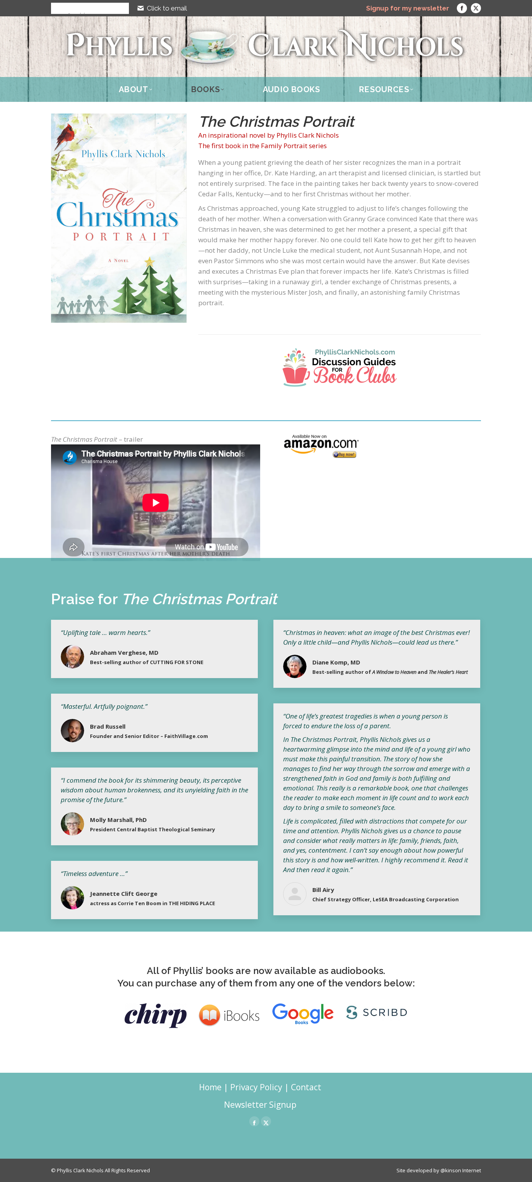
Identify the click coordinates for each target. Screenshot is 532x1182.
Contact (306, 1087)
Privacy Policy (256, 1087)
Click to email (167, 8)
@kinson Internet (460, 1170)
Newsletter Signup (260, 1104)
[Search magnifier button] (56, 8)
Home (210, 1087)
